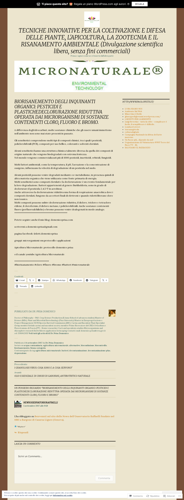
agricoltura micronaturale (55, 345)
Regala (139, 4)
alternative (74, 345)
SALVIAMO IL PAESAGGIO (137, 147)
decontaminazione (78, 350)
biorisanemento (21, 348)
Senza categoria (38, 348)
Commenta (104, 478)
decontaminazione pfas (99, 350)
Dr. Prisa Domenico (54, 343)
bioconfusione (87, 345)
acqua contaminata (33, 345)
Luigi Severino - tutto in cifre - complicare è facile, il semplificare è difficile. (146, 123)
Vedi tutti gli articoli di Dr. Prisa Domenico (48, 333)
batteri (65, 350)
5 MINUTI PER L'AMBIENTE (138, 119)
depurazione (20, 353)
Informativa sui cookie (62, 495)
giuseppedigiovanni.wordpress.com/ (142, 116)
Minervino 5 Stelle (133, 114)
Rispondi (23, 432)
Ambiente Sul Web (133, 111)
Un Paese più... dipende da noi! (139, 140)
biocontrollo (101, 345)
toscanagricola (132, 129)
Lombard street (132, 127)
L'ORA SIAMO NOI (133, 109)
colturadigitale (132, 132)
